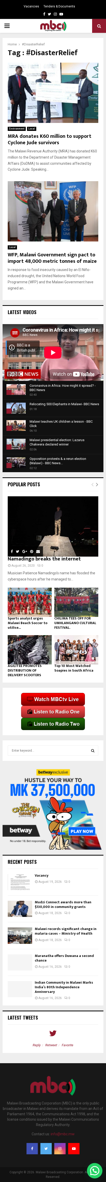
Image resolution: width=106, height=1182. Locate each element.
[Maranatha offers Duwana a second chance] (20, 962)
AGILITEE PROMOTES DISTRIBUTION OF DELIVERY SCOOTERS (25, 670)
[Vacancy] (20, 882)
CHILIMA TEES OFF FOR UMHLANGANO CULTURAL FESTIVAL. (75, 623)
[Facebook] (32, 1148)
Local (31, 128)
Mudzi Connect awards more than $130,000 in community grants (63, 904)
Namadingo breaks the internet (44, 559)
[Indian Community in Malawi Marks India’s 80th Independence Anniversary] (20, 989)
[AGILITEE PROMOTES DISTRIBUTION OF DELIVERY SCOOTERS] (30, 649)
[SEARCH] (92, 750)
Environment (16, 128)
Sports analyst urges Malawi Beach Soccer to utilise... (27, 623)
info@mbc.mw (63, 1134)
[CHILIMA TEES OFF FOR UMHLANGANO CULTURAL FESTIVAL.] (76, 602)
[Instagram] (60, 1148)
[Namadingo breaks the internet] (53, 526)
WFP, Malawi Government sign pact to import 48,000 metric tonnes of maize (52, 258)
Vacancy (41, 875)
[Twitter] (46, 1148)
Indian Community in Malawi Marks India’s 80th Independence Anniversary (64, 987)
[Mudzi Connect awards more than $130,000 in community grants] (20, 909)
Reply (37, 1045)
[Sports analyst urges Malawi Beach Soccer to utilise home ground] (30, 602)
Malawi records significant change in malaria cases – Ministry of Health (65, 931)
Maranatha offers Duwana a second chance (64, 958)
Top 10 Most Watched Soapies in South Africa (73, 668)
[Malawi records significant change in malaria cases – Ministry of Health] (20, 935)
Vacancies (31, 6)
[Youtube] (74, 1148)
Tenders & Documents (59, 6)
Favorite (67, 1045)
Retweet (51, 1045)
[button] (94, 1170)
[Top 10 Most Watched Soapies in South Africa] (76, 649)
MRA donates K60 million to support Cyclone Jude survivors (49, 139)
